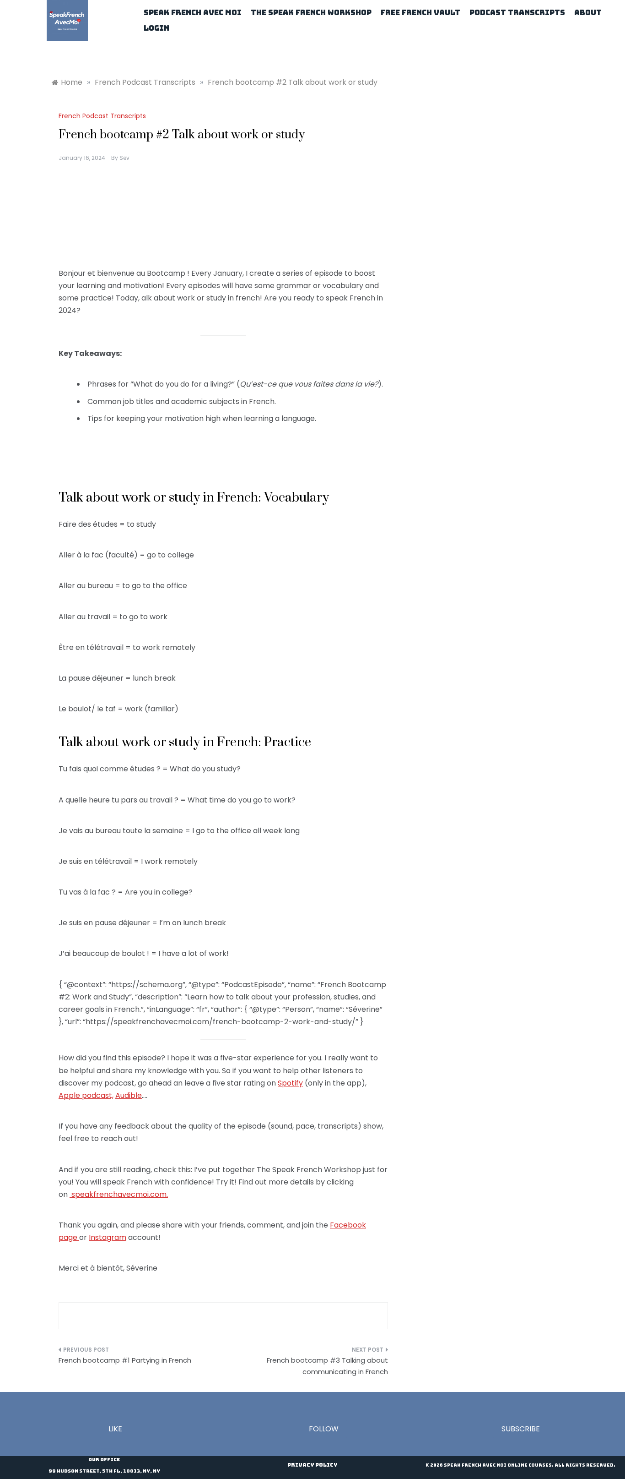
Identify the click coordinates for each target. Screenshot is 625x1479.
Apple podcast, (86, 1095)
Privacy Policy (312, 1465)
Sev (124, 158)
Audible (128, 1095)
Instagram (107, 1237)
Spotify (290, 1083)
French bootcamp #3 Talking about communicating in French (327, 1366)
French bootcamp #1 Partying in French (125, 1360)
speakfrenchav (98, 1194)
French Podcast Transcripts (102, 115)
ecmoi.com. (147, 1194)
